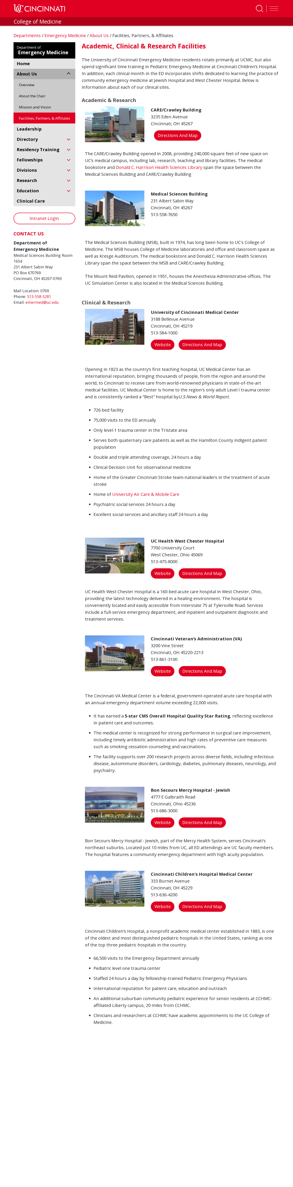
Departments (28, 35)
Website (162, 345)
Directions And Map (178, 135)
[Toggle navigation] (272, 8)
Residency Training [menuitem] (38, 149)
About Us (100, 35)
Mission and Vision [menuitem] (35, 107)
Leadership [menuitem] (29, 129)
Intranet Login (44, 218)
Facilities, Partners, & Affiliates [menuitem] (44, 118)
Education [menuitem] (28, 191)
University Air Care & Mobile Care (145, 494)
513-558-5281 (39, 296)
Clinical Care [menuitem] (31, 201)
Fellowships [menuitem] (30, 160)
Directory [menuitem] (27, 139)
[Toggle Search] (259, 8)
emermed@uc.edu (42, 302)
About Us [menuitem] (27, 74)
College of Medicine (37, 21)
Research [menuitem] (27, 180)
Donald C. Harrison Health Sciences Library (159, 167)
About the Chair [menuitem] (32, 95)
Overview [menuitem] (26, 84)
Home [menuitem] (23, 63)
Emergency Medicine (65, 35)
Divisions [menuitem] (27, 170)
